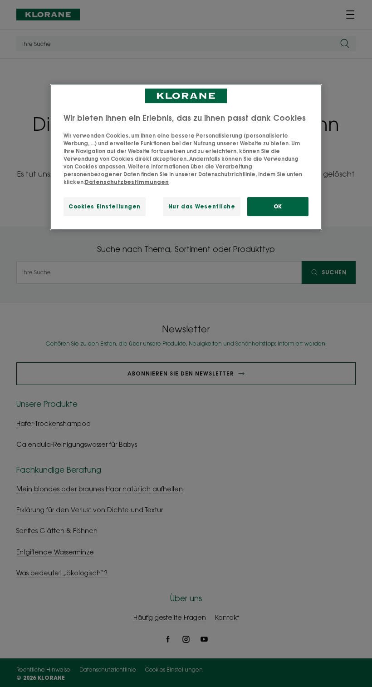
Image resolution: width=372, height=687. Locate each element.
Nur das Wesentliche (201, 206)
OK (278, 206)
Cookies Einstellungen (105, 206)
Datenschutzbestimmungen (127, 181)
